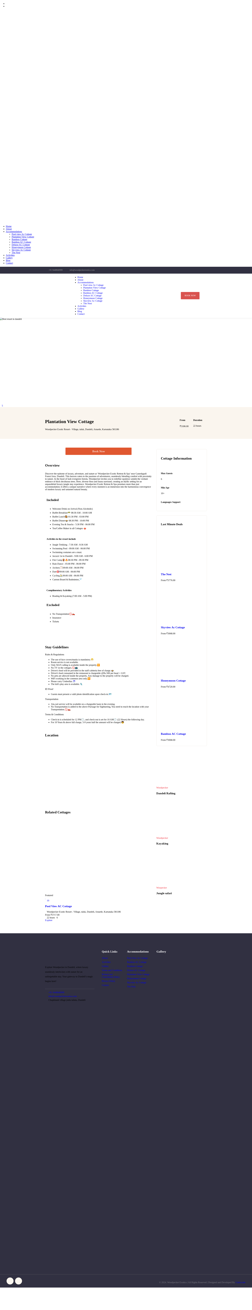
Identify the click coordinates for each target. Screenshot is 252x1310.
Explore (48, 920)
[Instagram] (197, 270)
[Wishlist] (45, 898)
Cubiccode (240, 1282)
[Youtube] (203, 270)
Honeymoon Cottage (173, 680)
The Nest (166, 574)
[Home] (56, 299)
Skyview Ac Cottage (173, 627)
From (47, 915)
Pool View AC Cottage (58, 906)
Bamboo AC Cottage (173, 733)
